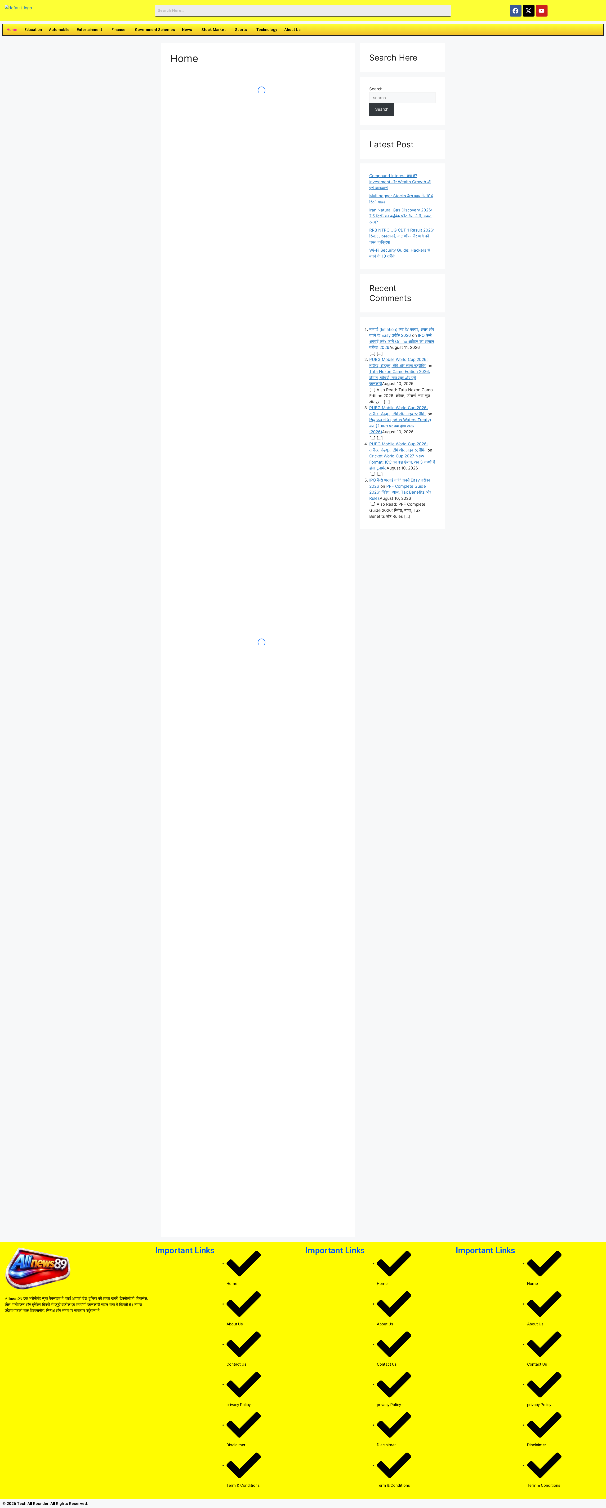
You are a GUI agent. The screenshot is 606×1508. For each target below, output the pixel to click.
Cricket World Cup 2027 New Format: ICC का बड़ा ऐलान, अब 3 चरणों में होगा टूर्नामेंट (402, 462)
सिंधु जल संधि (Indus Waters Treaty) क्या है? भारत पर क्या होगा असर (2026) (400, 425)
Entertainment (89, 29)
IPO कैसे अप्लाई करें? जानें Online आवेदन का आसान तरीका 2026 (401, 341)
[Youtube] (542, 11)
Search (376, 89)
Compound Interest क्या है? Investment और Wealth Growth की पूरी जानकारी (400, 181)
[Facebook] (515, 11)
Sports (241, 29)
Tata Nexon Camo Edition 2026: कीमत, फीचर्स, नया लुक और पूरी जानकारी (399, 377)
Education (33, 29)
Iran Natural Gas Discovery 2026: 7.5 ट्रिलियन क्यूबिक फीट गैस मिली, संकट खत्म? (400, 216)
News (187, 29)
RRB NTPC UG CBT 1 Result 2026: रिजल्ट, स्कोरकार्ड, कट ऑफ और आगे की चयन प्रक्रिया (401, 236)
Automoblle (59, 29)
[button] (90, 29)
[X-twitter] (529, 11)
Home (12, 29)
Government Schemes (155, 29)
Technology (266, 29)
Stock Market (213, 29)
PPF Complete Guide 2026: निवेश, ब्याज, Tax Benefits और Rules (400, 492)
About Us (292, 29)
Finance (118, 29)
